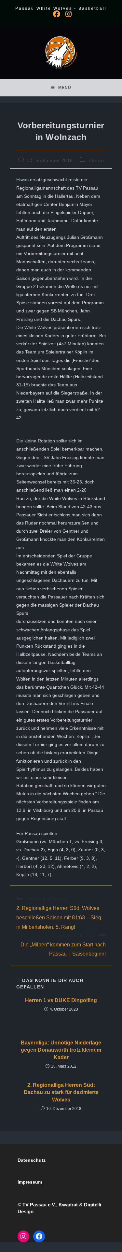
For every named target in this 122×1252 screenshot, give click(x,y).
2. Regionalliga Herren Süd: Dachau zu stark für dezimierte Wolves (61, 1092)
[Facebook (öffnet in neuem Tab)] (56, 14)
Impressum (30, 1182)
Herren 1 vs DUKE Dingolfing (61, 1000)
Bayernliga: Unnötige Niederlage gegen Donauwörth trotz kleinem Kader (61, 1050)
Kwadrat (68, 1204)
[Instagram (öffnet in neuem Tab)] (67, 14)
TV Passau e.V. (39, 1204)
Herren (96, 160)
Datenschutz (32, 1160)
